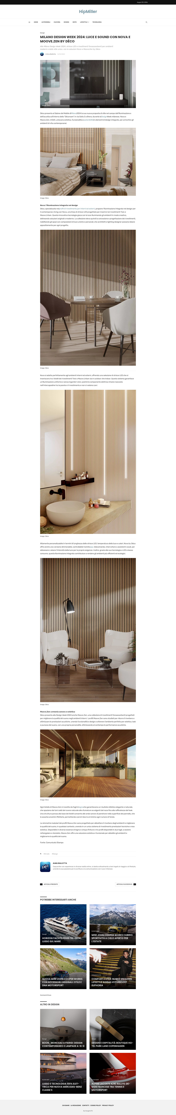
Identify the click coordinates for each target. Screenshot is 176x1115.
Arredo (47, 854)
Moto (75, 22)
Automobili (46, 22)
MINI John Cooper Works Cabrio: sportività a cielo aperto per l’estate (112, 938)
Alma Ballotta (51, 54)
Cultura (57, 22)
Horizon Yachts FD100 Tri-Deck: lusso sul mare (61, 940)
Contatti (85, 1105)
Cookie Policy (95, 1105)
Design (66, 22)
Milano (73, 113)
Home (36, 22)
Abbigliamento (96, 975)
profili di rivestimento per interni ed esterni (77, 209)
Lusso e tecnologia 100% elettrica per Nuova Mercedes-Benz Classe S (62, 1087)
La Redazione (76, 1105)
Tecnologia (97, 22)
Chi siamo (65, 1105)
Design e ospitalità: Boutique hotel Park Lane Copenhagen (112, 1044)
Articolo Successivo (124, 884)
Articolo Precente (51, 884)
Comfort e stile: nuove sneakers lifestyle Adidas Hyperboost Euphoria (112, 982)
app (91, 547)
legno (81, 807)
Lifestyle (83, 22)
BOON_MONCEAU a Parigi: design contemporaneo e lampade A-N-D (63, 1044)
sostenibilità (88, 120)
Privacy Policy (108, 1105)
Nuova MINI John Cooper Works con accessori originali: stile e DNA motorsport (62, 982)
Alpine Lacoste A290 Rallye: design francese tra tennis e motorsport (111, 1087)
